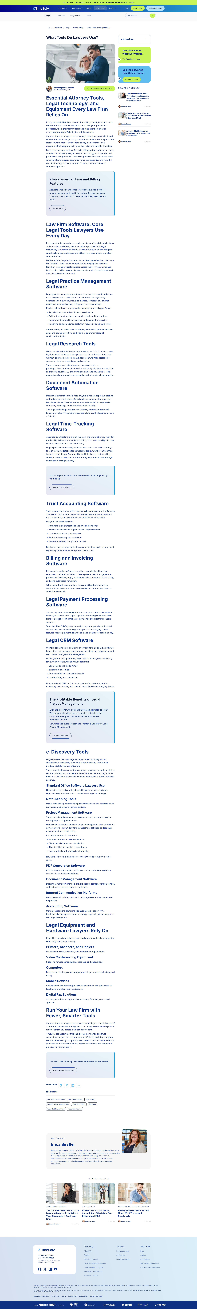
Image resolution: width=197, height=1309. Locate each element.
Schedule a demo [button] (155, 8)
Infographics (145, 1259)
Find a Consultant (123, 1259)
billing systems (90, 150)
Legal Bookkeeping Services (95, 1263)
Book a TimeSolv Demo (62, 487)
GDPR (64, 1296)
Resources (58, 28)
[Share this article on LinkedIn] (72, 1085)
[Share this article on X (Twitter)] (66, 1085)
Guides (143, 1255)
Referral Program (91, 1259)
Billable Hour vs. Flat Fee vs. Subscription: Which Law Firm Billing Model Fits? (138, 115)
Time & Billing (78, 28)
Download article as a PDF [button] (101, 89)
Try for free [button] (137, 8)
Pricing (88, 8)
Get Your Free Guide (61, 736)
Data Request (83, 1296)
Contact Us (120, 1255)
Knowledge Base (122, 1251)
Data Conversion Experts (94, 1267)
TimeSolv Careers (91, 1276)
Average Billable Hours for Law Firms (133, 1206)
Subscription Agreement (41, 1296)
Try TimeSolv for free (131, 59)
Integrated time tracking (60, 320)
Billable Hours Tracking (56, 1206)
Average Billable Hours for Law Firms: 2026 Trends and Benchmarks (138, 133)
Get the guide (58, 208)
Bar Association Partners (150, 1267)
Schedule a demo (114, 2)
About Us (88, 1251)
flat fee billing (88, 1206)
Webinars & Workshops (149, 1263)
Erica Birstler (68, 88)
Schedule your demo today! (63, 1070)
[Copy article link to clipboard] (78, 1085)
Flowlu (64, 828)
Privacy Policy (55, 1296)
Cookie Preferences (96, 1296)
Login (127, 8)
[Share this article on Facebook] (60, 1085)
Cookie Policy (72, 1296)
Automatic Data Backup (93, 1271)
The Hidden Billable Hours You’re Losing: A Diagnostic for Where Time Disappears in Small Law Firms (137, 97)
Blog (67, 28)
